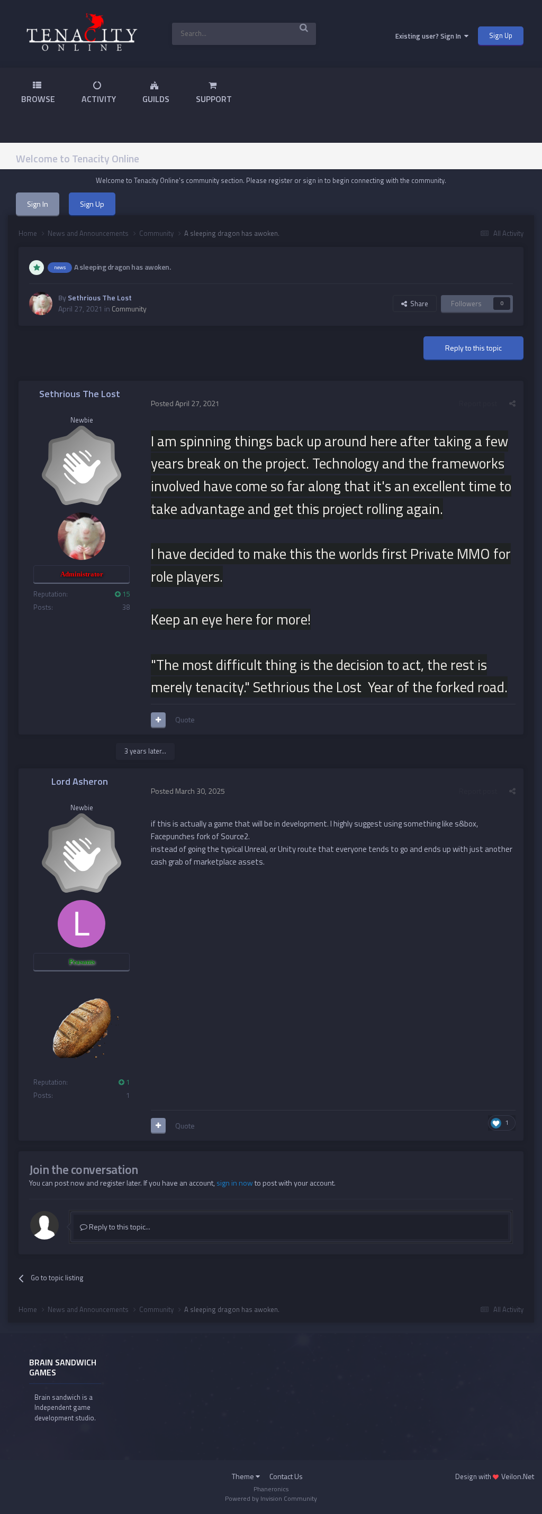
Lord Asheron (79, 781)
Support (214, 99)
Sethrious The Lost (100, 297)
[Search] (304, 27)
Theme (244, 1476)
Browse (38, 99)
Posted (185, 403)
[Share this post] (512, 403)
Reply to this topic (473, 347)
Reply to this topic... (118, 1226)
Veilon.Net (517, 1476)
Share (417, 303)
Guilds (155, 99)
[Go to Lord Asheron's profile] (81, 924)
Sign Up (500, 35)
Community (129, 308)
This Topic (287, 34)
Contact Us (286, 1476)
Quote (185, 719)
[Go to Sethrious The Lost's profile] (40, 303)
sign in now (234, 1182)
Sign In (37, 203)
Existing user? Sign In (429, 36)
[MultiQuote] (158, 719)
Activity (99, 99)
